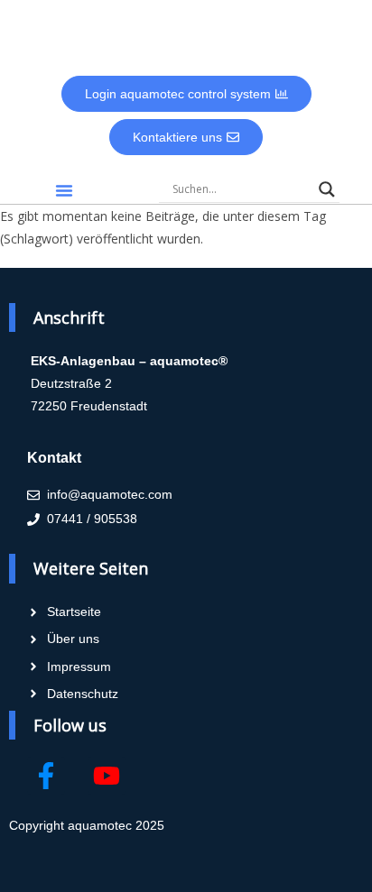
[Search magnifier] (326, 189)
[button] (64, 190)
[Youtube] (107, 776)
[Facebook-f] (46, 776)
